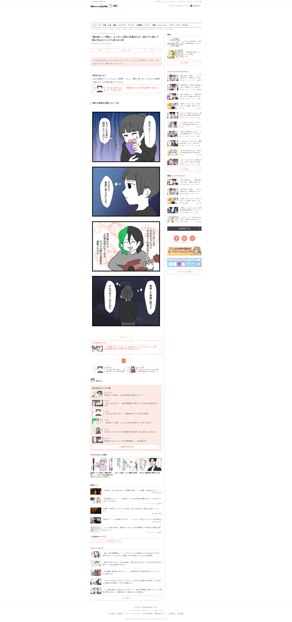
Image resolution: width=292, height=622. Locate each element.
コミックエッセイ (97, 541)
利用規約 (120, 613)
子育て (158, 1)
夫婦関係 (110, 541)
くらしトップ (96, 25)
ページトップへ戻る (184, 272)
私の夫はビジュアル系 (108, 33)
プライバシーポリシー (133, 613)
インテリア (122, 25)
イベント (147, 25)
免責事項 (172, 613)
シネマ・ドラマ (174, 25)
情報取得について (160, 613)
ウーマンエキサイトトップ (178, 6)
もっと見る (126, 598)
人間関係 (139, 25)
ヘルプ (161, 610)
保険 (114, 25)
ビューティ (174, 1)
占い (184, 1)
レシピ (168, 1)
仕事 (104, 25)
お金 (109, 25)
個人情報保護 (147, 613)
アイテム (131, 25)
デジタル (185, 25)
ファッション (162, 25)
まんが (180, 1)
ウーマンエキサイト (106, 43)
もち (118, 541)
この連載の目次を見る (126, 447)
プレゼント (190, 1)
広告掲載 (180, 613)
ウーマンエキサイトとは (137, 610)
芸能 (154, 25)
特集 (169, 34)
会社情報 (112, 613)
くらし (163, 1)
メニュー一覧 (197, 1)
